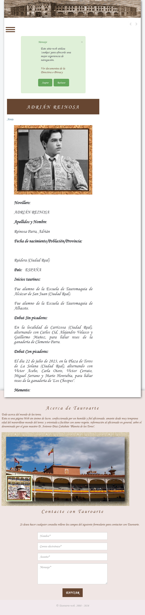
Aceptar (45, 82)
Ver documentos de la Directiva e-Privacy (53, 70)
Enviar (72, 593)
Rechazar (61, 82)
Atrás (10, 119)
